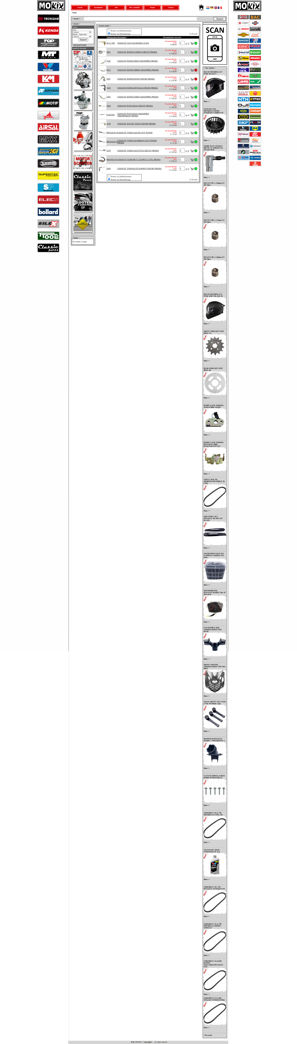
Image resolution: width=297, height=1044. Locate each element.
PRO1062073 (112, 133)
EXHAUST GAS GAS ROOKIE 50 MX (133, 43)
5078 (109, 151)
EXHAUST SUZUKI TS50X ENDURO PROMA (136, 124)
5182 (109, 61)
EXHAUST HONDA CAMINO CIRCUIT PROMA (137, 52)
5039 (109, 124)
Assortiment (98, 7)
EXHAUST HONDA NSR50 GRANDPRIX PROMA (137, 97)
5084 (109, 106)
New (116, 7)
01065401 (111, 115)
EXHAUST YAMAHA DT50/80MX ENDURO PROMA (139, 168)
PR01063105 (112, 160)
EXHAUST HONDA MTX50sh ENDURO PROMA (137, 88)
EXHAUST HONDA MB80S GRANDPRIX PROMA (138, 70)
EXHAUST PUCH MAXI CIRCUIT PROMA (135, 106)
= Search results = (104, 26)
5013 (109, 70)
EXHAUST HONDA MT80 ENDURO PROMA (136, 79)
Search (80, 7)
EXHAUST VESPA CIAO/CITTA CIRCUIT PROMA (138, 151)
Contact (171, 7)
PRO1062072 (112, 142)
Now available (134, 7)
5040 (109, 168)
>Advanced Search (79, 45)
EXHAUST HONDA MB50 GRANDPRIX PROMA (137, 61)
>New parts (208, 1035)
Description (121, 37)
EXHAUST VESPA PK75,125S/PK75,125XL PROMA (139, 160)
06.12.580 (111, 43)
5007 (109, 79)
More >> (207, 101)
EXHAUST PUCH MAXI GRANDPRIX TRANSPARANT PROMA (133, 115)
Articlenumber (112, 37)
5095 (109, 97)
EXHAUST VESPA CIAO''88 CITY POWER (134, 133)
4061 (109, 52)
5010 (109, 88)
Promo (152, 7)
